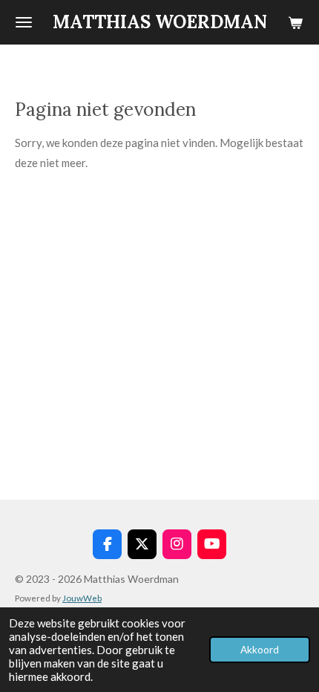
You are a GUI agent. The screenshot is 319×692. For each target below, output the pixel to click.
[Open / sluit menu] (23, 22)
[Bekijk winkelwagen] (295, 22)
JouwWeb (82, 598)
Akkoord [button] (259, 650)
